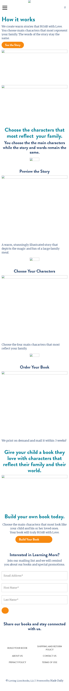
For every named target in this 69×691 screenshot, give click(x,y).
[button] (56, 8)
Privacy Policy (17, 662)
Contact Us (49, 656)
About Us (17, 656)
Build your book (17, 648)
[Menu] (5, 7)
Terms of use (49, 662)
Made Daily (56, 680)
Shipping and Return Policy (49, 648)
